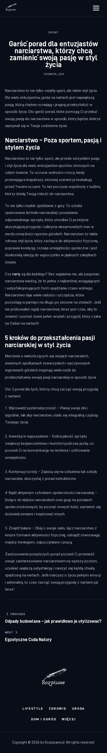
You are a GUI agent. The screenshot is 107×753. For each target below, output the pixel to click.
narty (16, 274)
